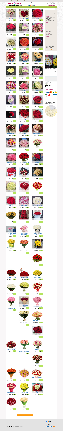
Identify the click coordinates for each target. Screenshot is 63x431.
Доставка (20, 0)
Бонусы (8, 0)
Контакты (26, 0)
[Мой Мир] (49, 421)
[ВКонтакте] (46, 421)
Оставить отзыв (48, 85)
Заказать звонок (51, 5)
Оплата (14, 0)
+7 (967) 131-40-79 (51, 3)
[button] (46, 71)
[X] (50, 421)
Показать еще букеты (25, 414)
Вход (56, 0)
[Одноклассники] (48, 421)
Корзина (48, 0)
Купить (15, 20)
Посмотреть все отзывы (49, 86)
